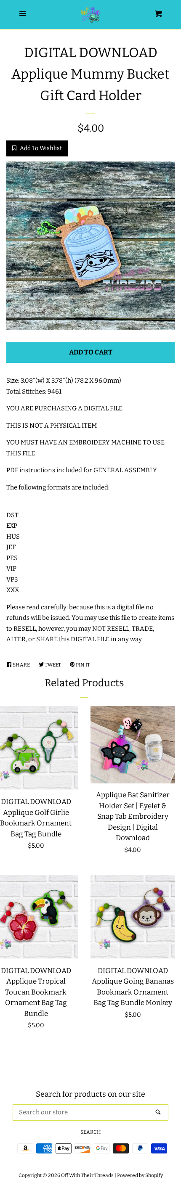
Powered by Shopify (140, 1175)
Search (90, 1132)
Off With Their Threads (87, 1175)
